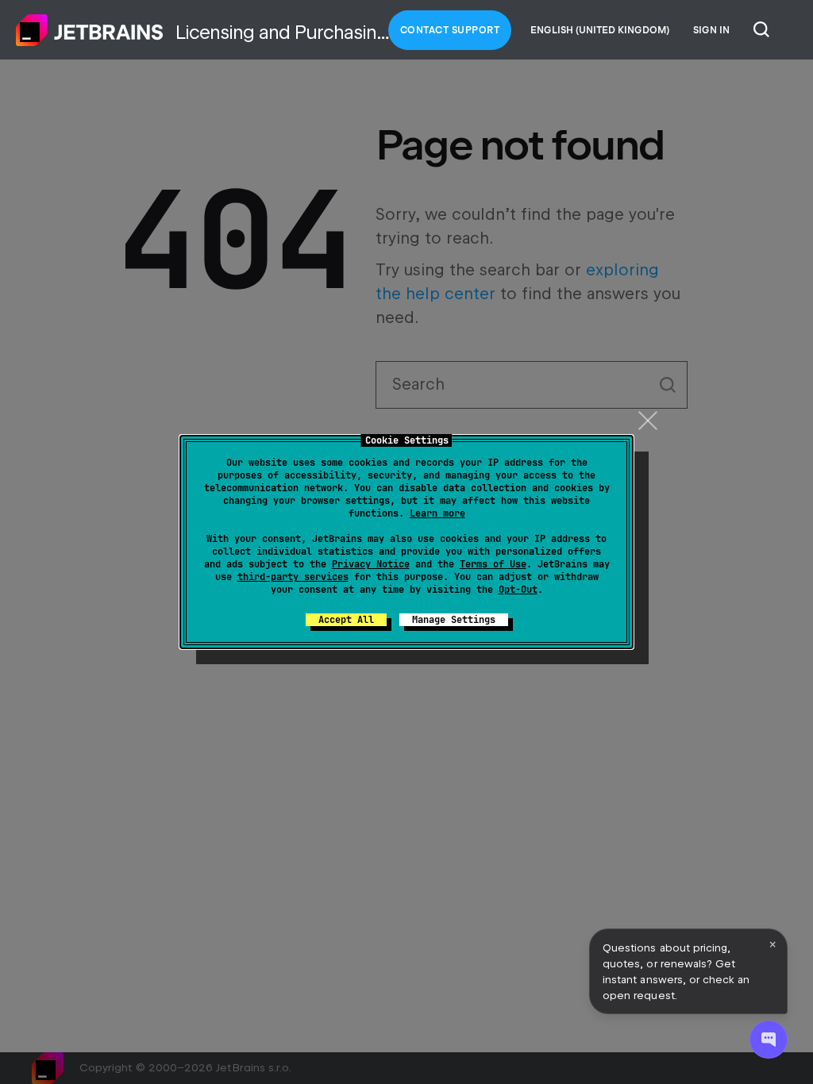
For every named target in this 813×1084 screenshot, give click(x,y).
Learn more (437, 513)
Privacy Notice (371, 564)
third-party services (293, 577)
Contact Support (450, 30)
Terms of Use (493, 564)
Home (90, 30)
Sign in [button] (711, 30)
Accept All (346, 619)
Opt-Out (518, 589)
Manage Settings (453, 619)
